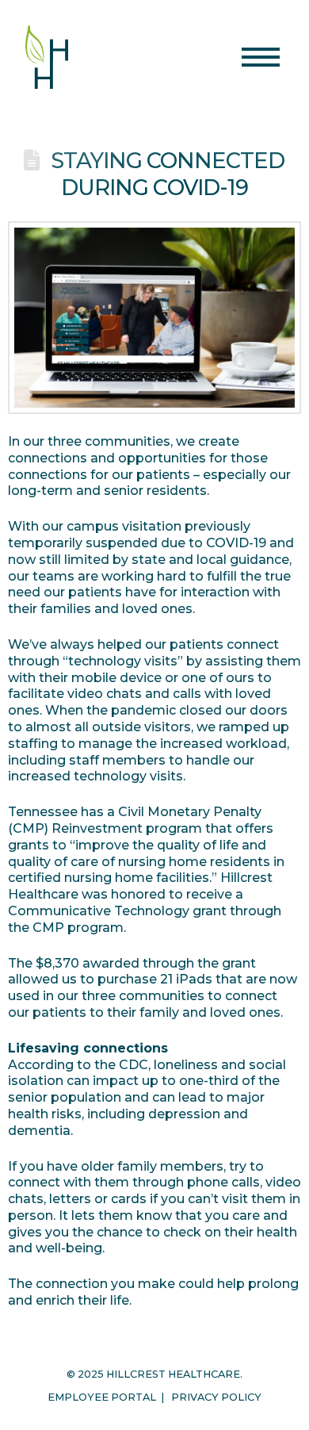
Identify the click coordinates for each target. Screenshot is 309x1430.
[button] (261, 57)
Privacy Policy (216, 1397)
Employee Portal (102, 1397)
